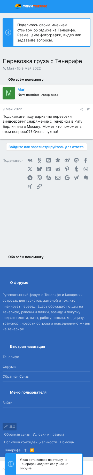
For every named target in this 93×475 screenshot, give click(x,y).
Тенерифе (11, 357)
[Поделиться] (81, 109)
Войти (7, 403)
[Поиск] (85, 6)
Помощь (67, 442)
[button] (8, 6)
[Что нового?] (76, 6)
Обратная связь (16, 376)
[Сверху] (25, 450)
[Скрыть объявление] (84, 25)
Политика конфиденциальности (30, 442)
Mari (10, 68)
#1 (88, 109)
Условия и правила (48, 434)
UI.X (11, 427)
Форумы (9, 366)
